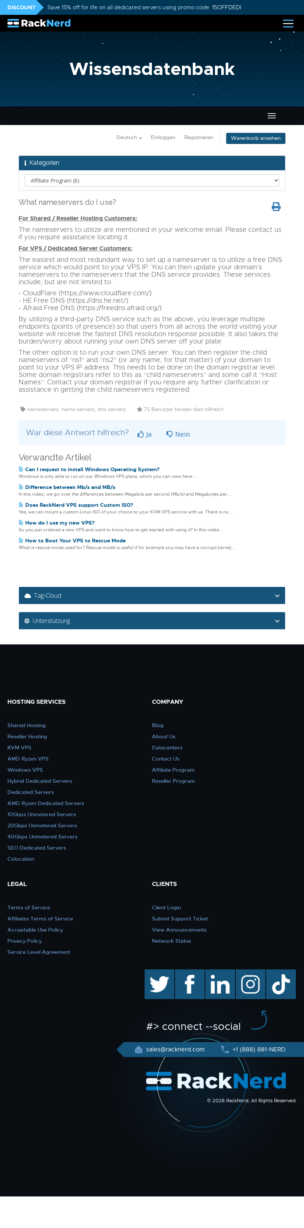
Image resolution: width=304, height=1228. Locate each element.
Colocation (20, 859)
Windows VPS (25, 769)
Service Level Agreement (38, 952)
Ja (148, 434)
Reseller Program (173, 781)
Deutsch (127, 137)
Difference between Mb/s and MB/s (69, 487)
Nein (181, 434)
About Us (163, 736)
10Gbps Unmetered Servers (41, 814)
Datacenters (167, 747)
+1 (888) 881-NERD (258, 1049)
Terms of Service (28, 907)
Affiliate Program (173, 769)
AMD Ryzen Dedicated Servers (45, 803)
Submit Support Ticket (180, 918)
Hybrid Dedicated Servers (39, 781)
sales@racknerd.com (175, 1049)
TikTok (275, 973)
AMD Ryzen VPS (28, 758)
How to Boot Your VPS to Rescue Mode (75, 540)
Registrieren (198, 137)
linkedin (216, 973)
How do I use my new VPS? (59, 522)
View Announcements (179, 929)
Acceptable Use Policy (35, 929)
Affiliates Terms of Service (40, 918)
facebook (188, 973)
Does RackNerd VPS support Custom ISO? (78, 505)
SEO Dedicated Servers (36, 847)
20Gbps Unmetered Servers (42, 825)
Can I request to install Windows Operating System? (91, 469)
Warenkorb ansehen (256, 138)
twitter (154, 973)
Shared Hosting (26, 725)
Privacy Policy (24, 941)
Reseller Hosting (27, 736)
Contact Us (165, 758)
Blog (157, 725)
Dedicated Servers (30, 792)
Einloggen (163, 137)
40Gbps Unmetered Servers (42, 836)
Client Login (166, 907)
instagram (250, 973)
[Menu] (288, 23)
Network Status (171, 941)
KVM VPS (19, 747)
